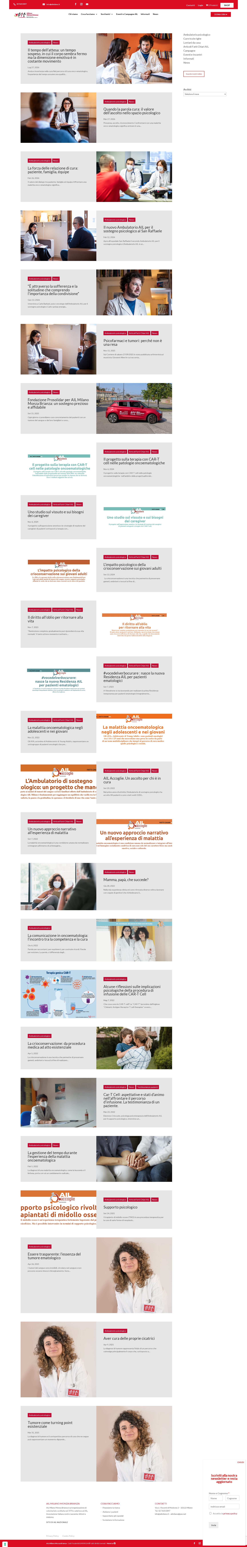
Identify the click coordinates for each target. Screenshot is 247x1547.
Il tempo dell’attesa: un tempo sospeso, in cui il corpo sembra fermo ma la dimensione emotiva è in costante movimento (57, 55)
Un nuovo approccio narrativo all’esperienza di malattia (52, 831)
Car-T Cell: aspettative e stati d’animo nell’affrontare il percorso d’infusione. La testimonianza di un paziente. (133, 1100)
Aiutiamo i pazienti (110, 1512)
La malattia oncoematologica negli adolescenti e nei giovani (55, 729)
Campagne (189, 50)
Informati (145, 14)
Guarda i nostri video (194, 74)
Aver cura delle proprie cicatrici (129, 1338)
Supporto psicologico (120, 1207)
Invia (213, 1525)
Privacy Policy (52, 1536)
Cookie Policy (68, 1536)
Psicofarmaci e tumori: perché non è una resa (132, 342)
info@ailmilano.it (53, 4)
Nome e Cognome (219, 1493)
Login (200, 5)
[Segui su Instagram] (81, 4)
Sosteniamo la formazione (113, 1520)
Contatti (190, 5)
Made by (110, 1543)
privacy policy (230, 1513)
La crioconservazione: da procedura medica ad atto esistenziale (56, 1045)
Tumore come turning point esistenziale (50, 1424)
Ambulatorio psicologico (39, 42)
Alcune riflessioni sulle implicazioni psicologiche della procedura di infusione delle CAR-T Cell (132, 990)
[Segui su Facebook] (75, 4)
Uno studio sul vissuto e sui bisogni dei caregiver (56, 514)
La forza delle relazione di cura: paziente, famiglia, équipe (53, 170)
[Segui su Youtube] (87, 4)
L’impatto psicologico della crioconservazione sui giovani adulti (132, 566)
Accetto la (225, 1513)
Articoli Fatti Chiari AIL (139, 333)
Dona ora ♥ (220, 14)
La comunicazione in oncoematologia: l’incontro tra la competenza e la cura (58, 937)
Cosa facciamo (88, 14)
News (155, 14)
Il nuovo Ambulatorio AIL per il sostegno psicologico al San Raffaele (132, 229)
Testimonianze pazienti (147, 1087)
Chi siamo (73, 14)
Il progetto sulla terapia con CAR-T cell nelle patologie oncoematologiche (134, 461)
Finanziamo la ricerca (111, 1508)
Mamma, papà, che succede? (126, 879)
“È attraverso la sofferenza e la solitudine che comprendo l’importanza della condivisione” (53, 290)
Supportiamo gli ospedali (113, 1516)
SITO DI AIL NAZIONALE (57, 1522)
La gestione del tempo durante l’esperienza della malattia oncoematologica (52, 1156)
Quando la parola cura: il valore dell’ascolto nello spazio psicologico (131, 111)
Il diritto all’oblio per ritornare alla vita (55, 619)
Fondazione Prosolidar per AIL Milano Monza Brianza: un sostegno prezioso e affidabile (58, 403)
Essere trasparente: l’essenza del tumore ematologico (54, 1256)
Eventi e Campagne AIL (127, 14)
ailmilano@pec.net (178, 1514)
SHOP (227, 5)
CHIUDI (240, 1462)
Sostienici (105, 14)
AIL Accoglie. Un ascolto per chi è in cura (132, 780)
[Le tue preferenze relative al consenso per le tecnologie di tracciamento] (5, 1544)
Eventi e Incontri (192, 54)
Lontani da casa (192, 42)
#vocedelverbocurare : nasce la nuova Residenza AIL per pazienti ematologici (134, 677)
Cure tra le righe (192, 38)
